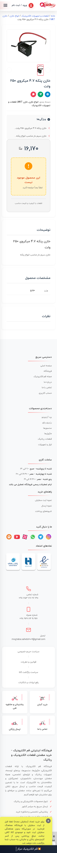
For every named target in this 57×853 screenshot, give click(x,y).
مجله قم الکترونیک (43, 376)
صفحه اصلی (46, 365)
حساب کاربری (45, 393)
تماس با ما (47, 387)
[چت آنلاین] (33, 94)
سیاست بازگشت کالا (28, 672)
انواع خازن (14, 16)
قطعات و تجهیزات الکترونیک (35, 16)
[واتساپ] (33, 537)
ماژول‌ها (48, 433)
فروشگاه (48, 371)
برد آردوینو (47, 417)
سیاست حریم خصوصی (28, 651)
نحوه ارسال (46, 505)
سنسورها (47, 428)
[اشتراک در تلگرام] (47, 94)
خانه (53, 16)
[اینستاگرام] (48, 537)
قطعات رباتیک (45, 439)
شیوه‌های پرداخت (43, 511)
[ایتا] (9, 537)
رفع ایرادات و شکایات (28, 682)
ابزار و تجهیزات (45, 444)
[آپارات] (25, 537)
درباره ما (48, 382)
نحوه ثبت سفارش (43, 500)
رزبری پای (47, 422)
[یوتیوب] (17, 537)
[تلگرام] (41, 537)
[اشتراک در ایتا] (40, 94)
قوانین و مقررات (28, 661)
